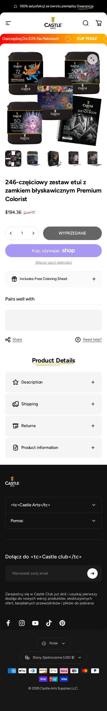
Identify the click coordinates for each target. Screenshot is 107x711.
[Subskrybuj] (92, 573)
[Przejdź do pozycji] (13, 159)
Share (17, 339)
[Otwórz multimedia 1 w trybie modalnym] (92, 59)
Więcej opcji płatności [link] (53, 262)
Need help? (92, 339)
